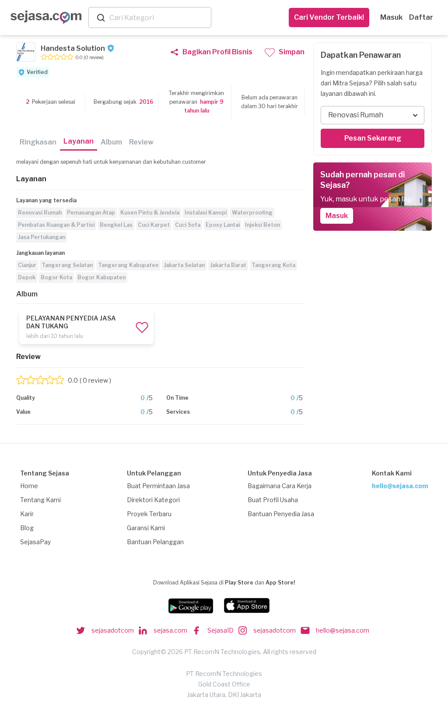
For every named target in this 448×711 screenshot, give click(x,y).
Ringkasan (38, 142)
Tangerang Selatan (67, 265)
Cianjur (27, 265)
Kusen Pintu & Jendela (149, 212)
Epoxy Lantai (223, 225)
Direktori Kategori (153, 499)
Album (111, 142)
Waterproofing (252, 212)
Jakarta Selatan (184, 265)
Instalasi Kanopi (206, 212)
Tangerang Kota (273, 265)
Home (29, 485)
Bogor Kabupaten (101, 277)
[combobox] (158, 18)
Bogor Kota (56, 277)
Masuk (391, 17)
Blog (27, 527)
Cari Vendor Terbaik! (329, 17)
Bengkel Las (116, 225)
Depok (26, 277)
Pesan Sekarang (372, 138)
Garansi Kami (146, 527)
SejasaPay (35, 542)
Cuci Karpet (154, 225)
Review (141, 142)
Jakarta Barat (228, 265)
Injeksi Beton (262, 225)
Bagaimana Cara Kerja (280, 485)
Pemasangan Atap (91, 212)
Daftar (421, 17)
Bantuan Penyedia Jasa (281, 513)
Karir (27, 513)
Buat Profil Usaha (273, 499)
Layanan (78, 141)
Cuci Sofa (187, 225)
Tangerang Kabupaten (128, 265)
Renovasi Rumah (40, 212)
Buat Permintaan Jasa (158, 485)
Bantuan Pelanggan (155, 542)
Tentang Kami (40, 499)
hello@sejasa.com (400, 485)
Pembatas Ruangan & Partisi (56, 225)
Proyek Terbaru (149, 513)
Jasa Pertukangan (41, 237)
